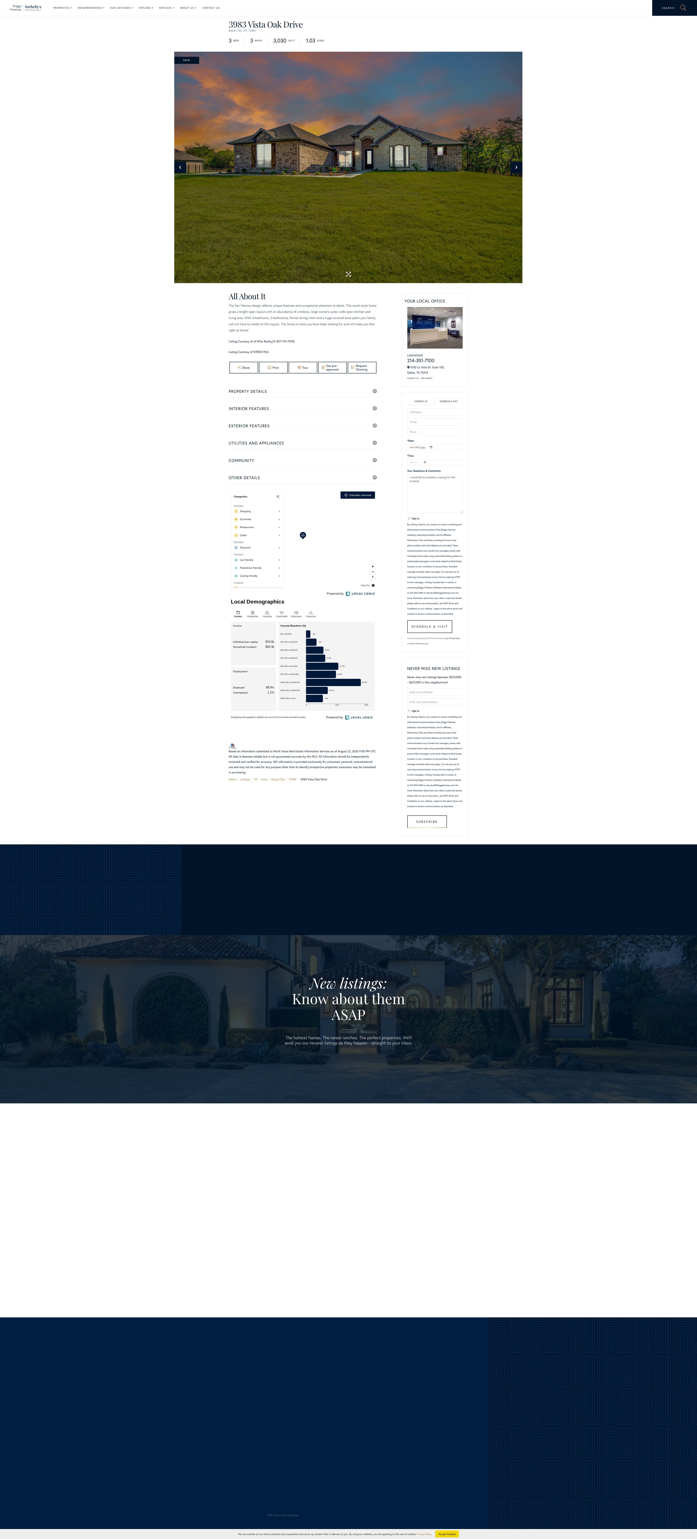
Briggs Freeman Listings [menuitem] (64, 1410)
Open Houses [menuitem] (57, 1457)
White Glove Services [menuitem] (365, 1425)
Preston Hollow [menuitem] (206, 1436)
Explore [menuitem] (145, 7)
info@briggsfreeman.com (130, 1383)
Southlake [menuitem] (203, 1441)
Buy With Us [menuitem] (360, 1420)
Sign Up (348, 1060)
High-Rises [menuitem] (55, 1436)
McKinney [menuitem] (203, 1425)
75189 (292, 779)
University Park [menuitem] (206, 1447)
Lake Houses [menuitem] (57, 1447)
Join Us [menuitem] (502, 1420)
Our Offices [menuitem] (505, 1425)
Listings (245, 779)
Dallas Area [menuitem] (56, 1420)
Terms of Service (417, 643)
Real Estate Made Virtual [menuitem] (364, 1457)
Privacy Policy (454, 638)
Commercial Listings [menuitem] (61, 1452)
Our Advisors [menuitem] (120, 7)
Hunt (264, 779)
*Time (410, 455)
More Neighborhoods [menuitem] (210, 1452)
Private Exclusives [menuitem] (360, 1431)
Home (232, 779)
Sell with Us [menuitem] (356, 1410)
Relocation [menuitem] (355, 1436)
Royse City (278, 779)
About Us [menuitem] (187, 7)
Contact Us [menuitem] (211, 7)
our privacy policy (430, 603)
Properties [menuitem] (61, 7)
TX (255, 779)
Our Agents (426, 378)
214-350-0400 (71, 1383)
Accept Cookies (447, 1534)
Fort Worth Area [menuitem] (59, 1425)
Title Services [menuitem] (357, 1452)
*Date (410, 440)
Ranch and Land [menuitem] (59, 1441)
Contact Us (413, 378)
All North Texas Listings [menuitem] (64, 1415)
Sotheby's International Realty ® (61, 1493)
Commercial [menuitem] (356, 1441)
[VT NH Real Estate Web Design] (634, 1518)
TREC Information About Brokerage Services (105, 1500)
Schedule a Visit (449, 401)
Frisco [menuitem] (200, 1410)
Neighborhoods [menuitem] (90, 7)
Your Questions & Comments (424, 470)
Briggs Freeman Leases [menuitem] (63, 1468)
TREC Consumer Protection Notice (65, 1500)
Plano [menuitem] (200, 1431)
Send (407, 1280)
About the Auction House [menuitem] (514, 1441)
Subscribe (427, 822)
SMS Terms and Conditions (306, 1274)
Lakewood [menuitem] (203, 1420)
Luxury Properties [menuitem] (60, 1431)
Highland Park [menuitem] (205, 1415)
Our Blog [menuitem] (503, 1431)
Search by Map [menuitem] (58, 1462)
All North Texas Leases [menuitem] (63, 1473)
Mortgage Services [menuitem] (360, 1447)
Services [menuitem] (165, 7)
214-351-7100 (421, 360)
